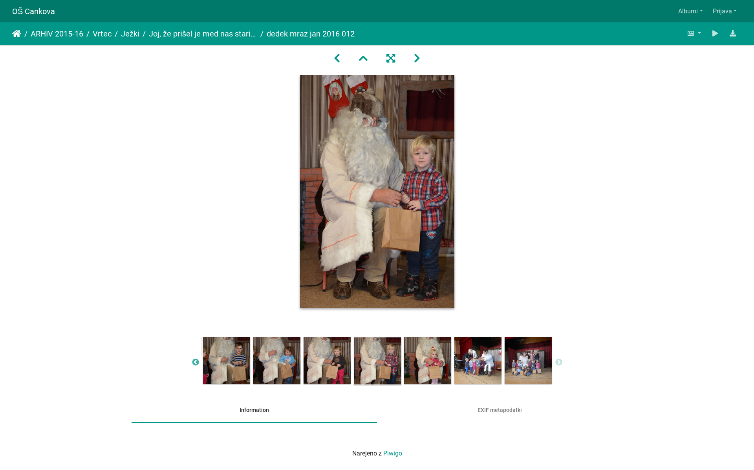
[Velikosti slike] (694, 34)
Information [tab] (254, 410)
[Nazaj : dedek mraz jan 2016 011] (337, 58)
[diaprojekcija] (715, 34)
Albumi (688, 11)
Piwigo (392, 453)
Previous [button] (195, 362)
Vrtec (102, 33)
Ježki (130, 33)
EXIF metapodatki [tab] (500, 410)
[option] (226, 360)
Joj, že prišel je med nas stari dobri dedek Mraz (203, 33)
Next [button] (559, 362)
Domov (16, 34)
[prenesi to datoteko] (733, 34)
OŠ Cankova (33, 11)
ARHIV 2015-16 (57, 33)
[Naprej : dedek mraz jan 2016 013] (417, 58)
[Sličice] (363, 58)
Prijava (722, 11)
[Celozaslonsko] (390, 58)
